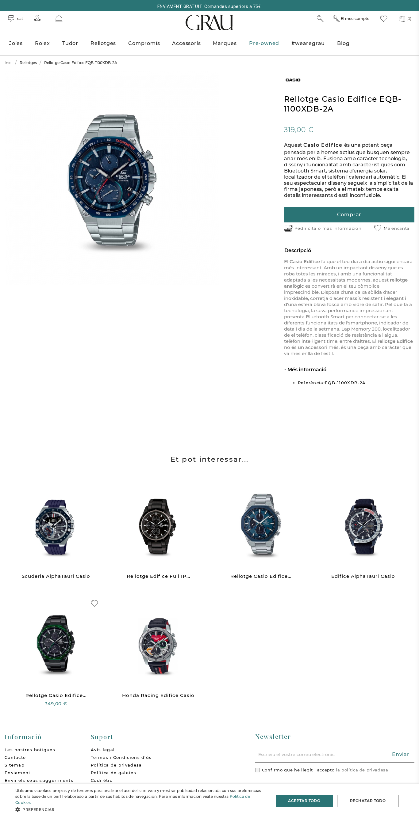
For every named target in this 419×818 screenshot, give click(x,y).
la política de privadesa (362, 769)
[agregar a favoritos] (94, 603)
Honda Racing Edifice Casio (158, 695)
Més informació (306, 370)
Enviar (400, 754)
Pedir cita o (308, 228)
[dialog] (209, 801)
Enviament (18, 772)
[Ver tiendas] (37, 18)
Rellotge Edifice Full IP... (158, 576)
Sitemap (15, 765)
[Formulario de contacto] (59, 18)
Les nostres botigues (30, 749)
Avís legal (103, 749)
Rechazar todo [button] (368, 800)
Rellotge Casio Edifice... (260, 576)
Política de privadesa (116, 765)
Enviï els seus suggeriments (39, 780)
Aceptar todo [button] (304, 800)
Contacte (15, 757)
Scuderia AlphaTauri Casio (56, 576)
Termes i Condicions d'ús (121, 757)
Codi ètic (101, 780)
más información (342, 228)
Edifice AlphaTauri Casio (363, 576)
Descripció (297, 250)
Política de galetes (113, 772)
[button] (140, 809)
